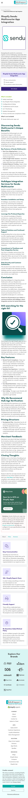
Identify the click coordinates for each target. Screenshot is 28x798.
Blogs (14, 754)
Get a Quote (14, 88)
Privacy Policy (17, 782)
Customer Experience (14, 730)
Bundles (14, 748)
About (14, 714)
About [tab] (4, 536)
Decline (13, 790)
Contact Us (14, 719)
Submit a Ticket (14, 721)
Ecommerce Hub (14, 761)
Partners (14, 743)
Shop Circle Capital (14, 741)
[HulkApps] (20, 2)
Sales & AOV (14, 727)
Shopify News (14, 757)
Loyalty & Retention (14, 732)
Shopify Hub (14, 764)
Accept (13, 786)
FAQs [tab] (9, 536)
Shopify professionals (8, 525)
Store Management (14, 735)
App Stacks (14, 746)
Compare (14, 759)
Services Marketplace (5, 10)
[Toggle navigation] (2, 2)
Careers (14, 716)
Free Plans (10, 477)
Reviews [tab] (15, 536)
